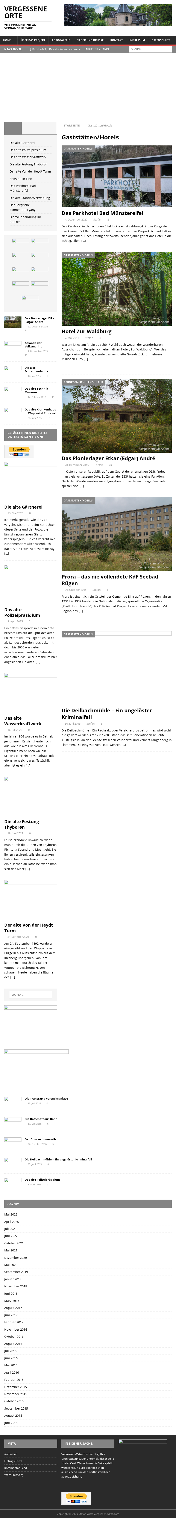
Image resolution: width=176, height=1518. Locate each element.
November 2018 (15, 1286)
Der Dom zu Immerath (40, 1139)
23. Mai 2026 (15, 513)
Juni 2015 (11, 1423)
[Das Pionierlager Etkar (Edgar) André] (117, 416)
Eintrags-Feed (13, 1461)
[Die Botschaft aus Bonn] (12, 1123)
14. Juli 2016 (34, 376)
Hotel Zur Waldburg (87, 331)
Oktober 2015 (14, 1401)
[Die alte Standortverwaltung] (39, 287)
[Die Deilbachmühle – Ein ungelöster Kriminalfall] (117, 668)
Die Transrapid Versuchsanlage (46, 1098)
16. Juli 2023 (15, 730)
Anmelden (10, 1454)
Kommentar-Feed (15, 1468)
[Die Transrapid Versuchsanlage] (12, 1102)
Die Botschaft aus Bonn (41, 1119)
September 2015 (16, 1408)
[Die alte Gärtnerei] (20, 245)
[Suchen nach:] (150, 49)
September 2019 (16, 1272)
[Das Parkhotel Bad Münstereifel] (117, 176)
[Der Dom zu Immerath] (12, 1143)
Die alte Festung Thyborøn (28, 164)
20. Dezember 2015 (77, 465)
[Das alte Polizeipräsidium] (39, 245)
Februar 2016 (13, 1380)
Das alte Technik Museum (36, 390)
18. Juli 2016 (34, 1103)
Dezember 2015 (15, 1387)
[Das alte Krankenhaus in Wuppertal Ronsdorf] (12, 413)
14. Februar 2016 (37, 397)
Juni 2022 (11, 1236)
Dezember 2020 (15, 1258)
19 (26, 355)
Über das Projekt (33, 40)
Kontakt (116, 40)
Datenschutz (161, 40)
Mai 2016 (10, 1365)
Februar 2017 (13, 1322)
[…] (83, 241)
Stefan (97, 219)
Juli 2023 (10, 1229)
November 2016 (15, 1329)
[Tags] (30, 128)
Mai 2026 (10, 1214)
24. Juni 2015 (35, 418)
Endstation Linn (21, 179)
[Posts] (13, 128)
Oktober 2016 (14, 1336)
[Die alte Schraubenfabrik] (12, 372)
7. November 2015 (38, 351)
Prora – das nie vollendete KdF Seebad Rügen (110, 580)
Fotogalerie (61, 40)
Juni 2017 (11, 1315)
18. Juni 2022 (15, 833)
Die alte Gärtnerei (22, 143)
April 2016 (11, 1372)
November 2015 (15, 1394)
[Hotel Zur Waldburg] (117, 289)
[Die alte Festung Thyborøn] (39, 259)
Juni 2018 (11, 1293)
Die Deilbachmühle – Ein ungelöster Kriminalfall (107, 713)
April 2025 (11, 1222)
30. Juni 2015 (72, 723)
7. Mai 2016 (72, 338)
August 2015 (13, 1415)
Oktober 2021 (14, 1243)
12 (48, 418)
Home (7, 40)
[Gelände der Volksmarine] (12, 347)
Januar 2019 (12, 1279)
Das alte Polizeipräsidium (28, 150)
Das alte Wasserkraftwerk (28, 157)
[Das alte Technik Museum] (12, 392)
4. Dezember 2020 (76, 219)
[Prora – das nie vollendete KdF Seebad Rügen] (117, 534)
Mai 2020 (10, 1265)
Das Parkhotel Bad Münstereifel (102, 212)
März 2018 (11, 1301)
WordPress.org (13, 1475)
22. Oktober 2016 (37, 1144)
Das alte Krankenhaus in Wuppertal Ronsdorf (40, 411)
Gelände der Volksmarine (33, 345)
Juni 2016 (11, 1358)
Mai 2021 (10, 1250)
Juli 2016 (10, 1351)
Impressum (137, 40)
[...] (6, 553)
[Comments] (47, 128)
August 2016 (13, 1344)
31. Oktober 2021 (18, 937)
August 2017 (13, 1308)
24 (110, 465)
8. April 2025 (15, 621)
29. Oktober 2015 (75, 590)
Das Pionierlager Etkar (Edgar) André (108, 458)
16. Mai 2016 (34, 1123)
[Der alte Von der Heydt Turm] (20, 273)
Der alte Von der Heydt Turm (30, 171)
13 (48, 376)
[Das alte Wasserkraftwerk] (20, 259)
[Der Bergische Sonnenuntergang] (30, 302)
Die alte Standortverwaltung (30, 198)
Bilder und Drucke (90, 40)
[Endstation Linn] (39, 273)
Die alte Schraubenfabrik (36, 369)
